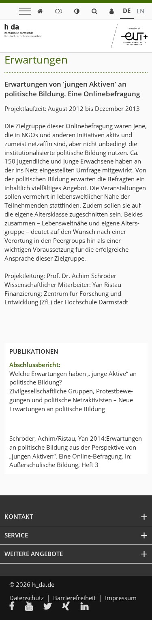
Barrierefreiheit (74, 598)
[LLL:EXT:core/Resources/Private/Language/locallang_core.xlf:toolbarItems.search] (94, 11)
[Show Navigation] (25, 11)
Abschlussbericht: (34, 365)
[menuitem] (17, 607)
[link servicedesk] (111, 11)
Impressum (121, 598)
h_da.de (43, 584)
